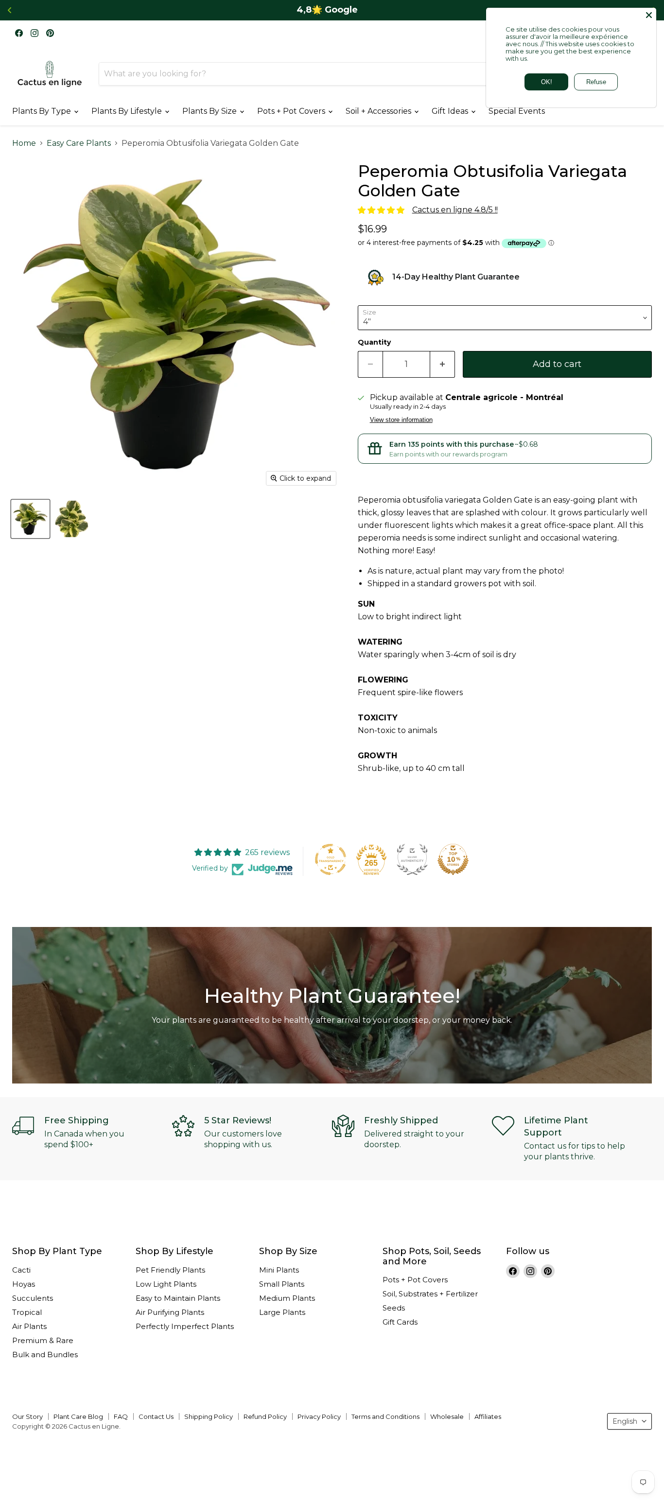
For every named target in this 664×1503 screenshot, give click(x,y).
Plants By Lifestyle (127, 111)
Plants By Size (210, 111)
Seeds (394, 1307)
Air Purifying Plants (170, 1312)
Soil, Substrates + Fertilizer (430, 1293)
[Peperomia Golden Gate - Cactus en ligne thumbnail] (30, 519)
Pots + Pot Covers (292, 111)
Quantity (374, 342)
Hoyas (23, 1284)
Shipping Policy (208, 1416)
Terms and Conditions (385, 1416)
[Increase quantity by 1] (442, 364)
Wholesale (447, 1416)
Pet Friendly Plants (170, 1270)
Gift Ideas (451, 111)
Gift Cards (400, 1322)
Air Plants (29, 1326)
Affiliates (487, 1416)
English (624, 1421)
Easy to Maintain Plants (178, 1298)
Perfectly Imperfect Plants (185, 1326)
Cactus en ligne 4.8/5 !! (455, 209)
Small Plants (281, 1284)
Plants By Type (42, 111)
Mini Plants (279, 1270)
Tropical (27, 1312)
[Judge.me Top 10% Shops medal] (453, 859)
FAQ (121, 1416)
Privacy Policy (319, 1416)
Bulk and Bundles (45, 1354)
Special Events (517, 111)
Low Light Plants (166, 1284)
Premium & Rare (42, 1340)
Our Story (27, 1416)
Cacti (21, 1270)
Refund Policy (265, 1416)
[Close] (649, 15)
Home (24, 143)
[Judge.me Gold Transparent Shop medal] (330, 859)
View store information (401, 420)
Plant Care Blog (78, 1416)
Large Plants (282, 1312)
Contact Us (156, 1416)
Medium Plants (287, 1298)
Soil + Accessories (379, 111)
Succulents (32, 1298)
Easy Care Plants (79, 143)
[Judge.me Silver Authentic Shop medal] (412, 859)
